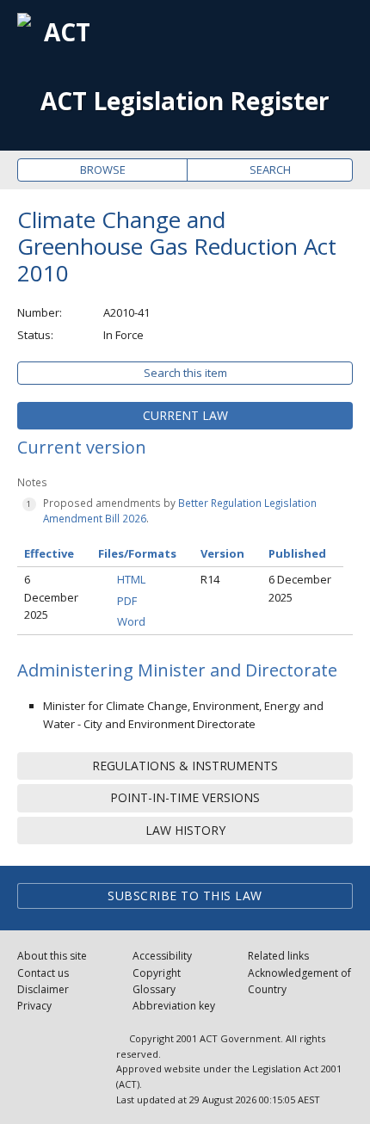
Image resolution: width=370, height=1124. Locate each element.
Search (270, 169)
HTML (131, 579)
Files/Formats (137, 553)
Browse (103, 169)
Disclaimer (43, 989)
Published (297, 553)
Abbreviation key (174, 1005)
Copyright (157, 973)
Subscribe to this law (185, 895)
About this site (52, 955)
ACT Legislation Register (185, 101)
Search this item (185, 372)
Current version (81, 447)
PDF (127, 600)
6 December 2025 (51, 597)
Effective (49, 553)
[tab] (185, 415)
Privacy (34, 1005)
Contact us (43, 973)
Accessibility (162, 955)
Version (222, 553)
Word (131, 621)
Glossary (154, 989)
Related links (278, 955)
